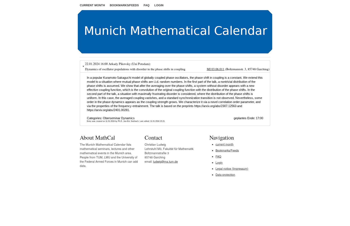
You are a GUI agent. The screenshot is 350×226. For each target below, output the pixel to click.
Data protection (225, 175)
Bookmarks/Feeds (124, 5)
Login (158, 5)
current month (92, 5)
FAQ (146, 5)
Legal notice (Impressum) (232, 169)
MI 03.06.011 (215, 69)
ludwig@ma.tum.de (165, 161)
